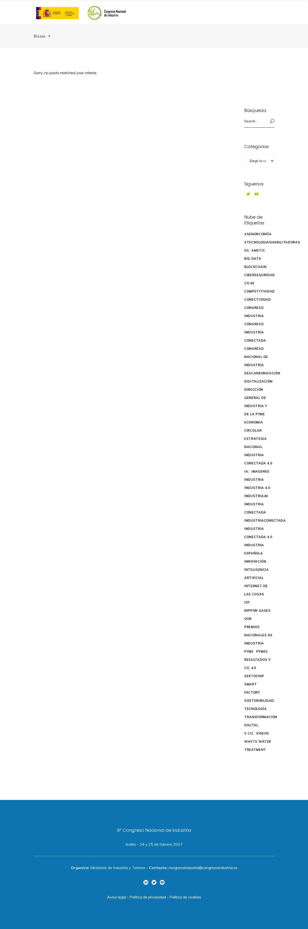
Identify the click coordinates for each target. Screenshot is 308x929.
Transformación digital (260, 721)
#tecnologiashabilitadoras (272, 242)
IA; (246, 471)
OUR (248, 619)
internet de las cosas (256, 590)
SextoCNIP (254, 676)
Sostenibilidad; (259, 700)
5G (246, 250)
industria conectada (255, 508)
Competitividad (259, 291)
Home (40, 36)
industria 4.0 (257, 488)
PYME (249, 651)
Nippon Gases (257, 610)
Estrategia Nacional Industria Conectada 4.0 (258, 451)
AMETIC (258, 250)
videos (262, 733)
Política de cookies (185, 897)
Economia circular (253, 426)
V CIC (248, 733)
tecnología (255, 709)
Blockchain (255, 267)
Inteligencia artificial (256, 574)
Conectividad (257, 299)
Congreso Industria (254, 312)
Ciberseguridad (259, 275)
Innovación (255, 561)
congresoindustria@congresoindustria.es (202, 867)
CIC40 (249, 283)
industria (254, 479)
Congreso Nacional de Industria (256, 357)
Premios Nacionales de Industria (258, 635)
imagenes (260, 471)
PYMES (262, 651)
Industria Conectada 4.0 (258, 533)
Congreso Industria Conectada (255, 332)
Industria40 (256, 496)
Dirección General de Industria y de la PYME (255, 402)
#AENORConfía (258, 234)
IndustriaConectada (265, 520)
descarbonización (262, 373)
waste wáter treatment (257, 746)
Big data (252, 258)
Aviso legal (116, 897)
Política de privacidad (147, 897)
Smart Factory (252, 688)
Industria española (254, 549)
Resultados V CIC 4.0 (257, 664)
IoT (247, 602)
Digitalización (258, 381)
